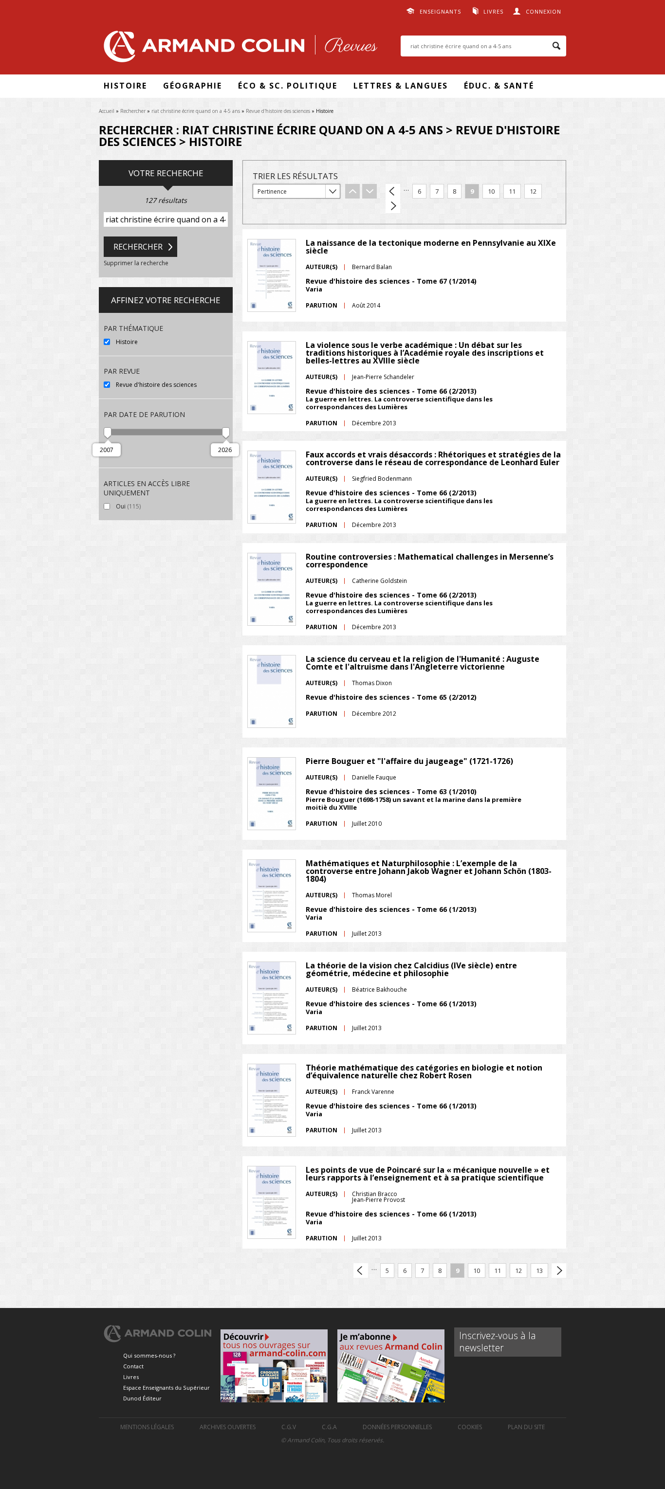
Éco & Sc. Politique (287, 85)
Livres (493, 11)
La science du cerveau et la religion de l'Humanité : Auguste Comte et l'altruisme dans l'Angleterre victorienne (422, 663)
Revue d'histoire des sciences (278, 111)
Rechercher (133, 111)
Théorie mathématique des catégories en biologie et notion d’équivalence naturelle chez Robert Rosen (424, 1071)
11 (512, 191)
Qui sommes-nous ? (149, 1355)
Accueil (106, 111)
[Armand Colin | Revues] (238, 49)
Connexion (543, 11)
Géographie (192, 85)
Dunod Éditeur (142, 1398)
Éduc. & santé (499, 85)
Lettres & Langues (400, 85)
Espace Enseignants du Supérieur (166, 1387)
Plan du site (526, 1427)
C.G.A (329, 1427)
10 (491, 191)
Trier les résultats (295, 176)
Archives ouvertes (228, 1427)
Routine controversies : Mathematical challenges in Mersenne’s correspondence (430, 560)
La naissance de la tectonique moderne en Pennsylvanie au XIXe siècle (431, 246)
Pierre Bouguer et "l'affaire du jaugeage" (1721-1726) (409, 761)
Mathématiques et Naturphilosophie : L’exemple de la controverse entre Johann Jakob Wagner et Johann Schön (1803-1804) (429, 871)
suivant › (393, 206)
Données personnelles (397, 1427)
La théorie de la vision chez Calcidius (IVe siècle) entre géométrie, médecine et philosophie (411, 969)
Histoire (125, 85)
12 (533, 191)
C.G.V (288, 1427)
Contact (133, 1366)
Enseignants (440, 11)
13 (539, 1270)
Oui (149, 506)
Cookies (470, 1427)
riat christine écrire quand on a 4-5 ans (195, 111)
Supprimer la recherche (136, 263)
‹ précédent (393, 191)
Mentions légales (147, 1427)
